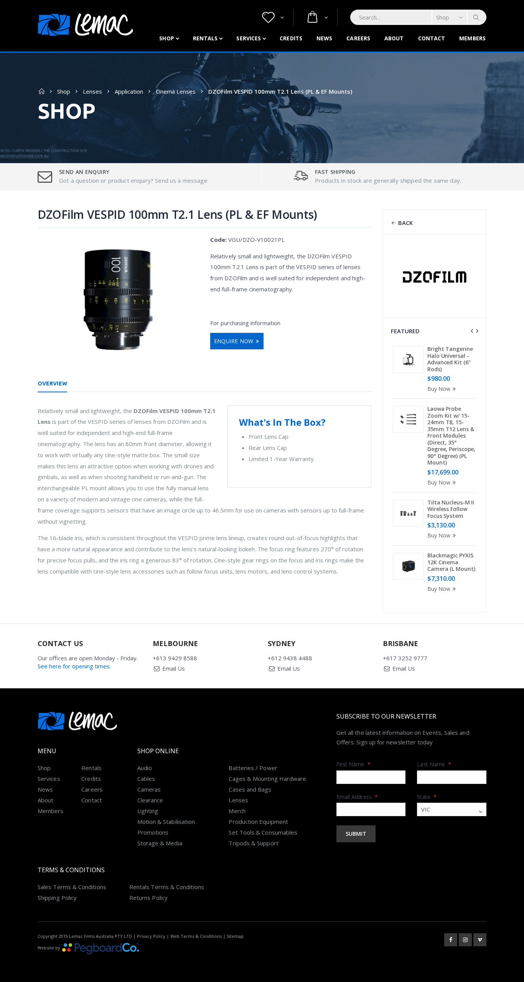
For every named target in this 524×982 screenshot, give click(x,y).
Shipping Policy (57, 897)
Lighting (147, 811)
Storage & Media (159, 843)
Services (248, 38)
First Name (353, 764)
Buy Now (438, 388)
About (394, 38)
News (324, 38)
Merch (237, 811)
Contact (431, 38)
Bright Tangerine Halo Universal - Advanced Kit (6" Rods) (450, 359)
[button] (273, 17)
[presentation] (472, 330)
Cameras (149, 789)
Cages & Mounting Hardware (267, 778)
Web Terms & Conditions (196, 936)
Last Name (434, 764)
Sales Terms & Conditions (72, 887)
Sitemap (235, 936)
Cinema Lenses (176, 91)
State (427, 796)
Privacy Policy (151, 936)
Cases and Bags (250, 789)
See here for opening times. (74, 666)
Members (472, 38)
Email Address (357, 796)
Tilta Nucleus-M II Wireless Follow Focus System (450, 509)
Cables (146, 778)
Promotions (153, 832)
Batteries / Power (253, 768)
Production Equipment (258, 821)
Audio (144, 768)
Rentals (205, 38)
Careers (358, 38)
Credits (291, 38)
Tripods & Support (253, 843)
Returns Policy (148, 897)
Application (129, 91)
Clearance (150, 800)
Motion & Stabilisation (166, 821)
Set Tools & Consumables (263, 832)
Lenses (92, 91)
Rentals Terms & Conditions (166, 887)
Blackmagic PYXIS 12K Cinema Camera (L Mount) (451, 562)
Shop (166, 38)
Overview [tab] (52, 383)
